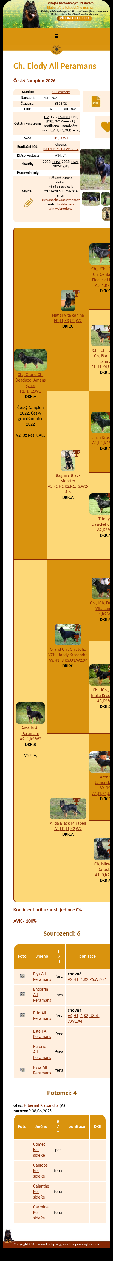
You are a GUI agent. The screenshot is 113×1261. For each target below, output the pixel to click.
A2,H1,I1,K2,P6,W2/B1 (87, 979)
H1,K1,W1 (61, 138)
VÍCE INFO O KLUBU (74, 18)
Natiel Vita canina (68, 315)
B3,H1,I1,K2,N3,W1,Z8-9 (60, 149)
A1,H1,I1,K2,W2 (68, 829)
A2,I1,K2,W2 (30, 739)
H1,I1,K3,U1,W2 (68, 321)
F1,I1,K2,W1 (30, 391)
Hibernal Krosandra (41, 1106)
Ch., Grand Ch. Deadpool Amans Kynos (30, 380)
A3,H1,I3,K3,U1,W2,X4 (68, 660)
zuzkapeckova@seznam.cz (61, 200)
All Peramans (61, 92)
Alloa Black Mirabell (68, 823)
